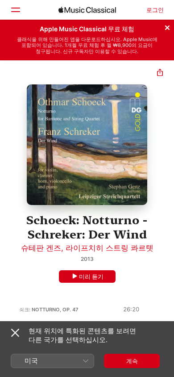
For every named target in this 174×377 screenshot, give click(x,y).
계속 (132, 360)
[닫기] (167, 26)
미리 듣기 (91, 276)
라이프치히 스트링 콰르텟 (109, 247)
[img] (87, 10)
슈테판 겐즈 (41, 247)
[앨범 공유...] (160, 73)
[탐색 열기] (15, 10)
